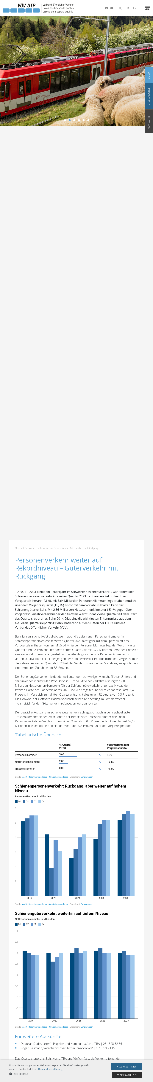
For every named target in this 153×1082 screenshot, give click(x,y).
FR (134, 8)
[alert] (76, 1071)
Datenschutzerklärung (50, 1069)
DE (128, 8)
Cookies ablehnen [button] (126, 1075)
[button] (53, 1074)
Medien (19, 548)
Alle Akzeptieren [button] (127, 1066)
